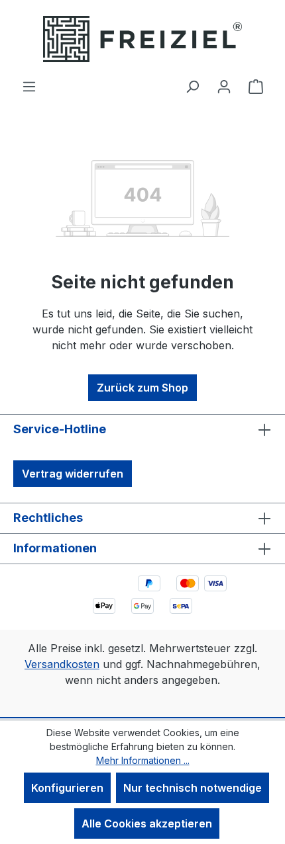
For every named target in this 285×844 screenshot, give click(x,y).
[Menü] (29, 86)
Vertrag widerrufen (72, 473)
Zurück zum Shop (142, 387)
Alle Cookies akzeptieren (147, 823)
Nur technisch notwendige (192, 787)
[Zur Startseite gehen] (142, 39)
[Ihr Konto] (224, 86)
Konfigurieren (67, 787)
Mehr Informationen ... (143, 760)
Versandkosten (62, 664)
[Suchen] (192, 86)
